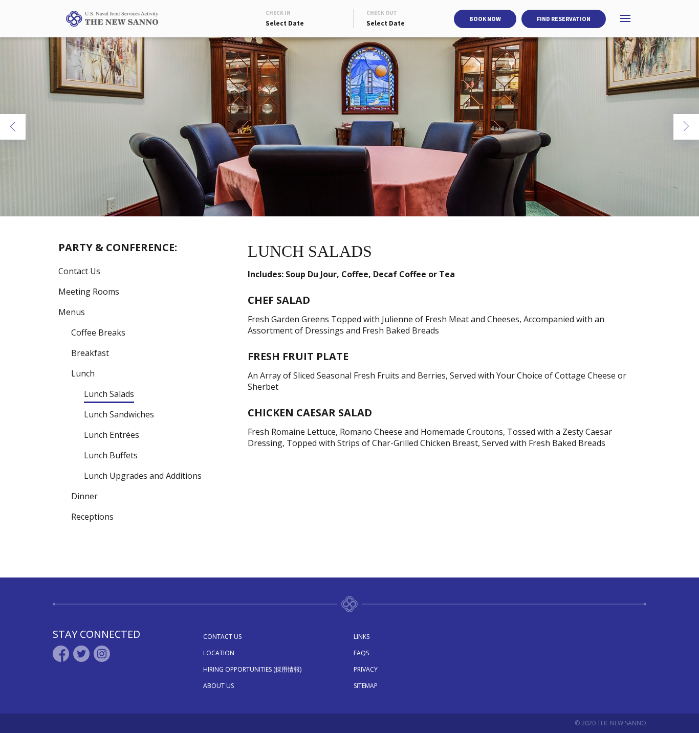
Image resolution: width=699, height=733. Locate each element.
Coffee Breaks (98, 332)
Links (361, 636)
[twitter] (81, 654)
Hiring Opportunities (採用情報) (252, 669)
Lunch (83, 373)
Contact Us (79, 271)
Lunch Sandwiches (119, 414)
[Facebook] (61, 654)
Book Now (485, 19)
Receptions (92, 516)
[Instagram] (102, 654)
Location (218, 653)
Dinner (84, 496)
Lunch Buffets (111, 455)
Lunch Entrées (111, 434)
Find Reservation (564, 19)
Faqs (361, 653)
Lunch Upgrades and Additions (143, 475)
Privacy (366, 669)
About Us (218, 685)
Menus (71, 312)
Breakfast (90, 353)
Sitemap (366, 685)
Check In (278, 12)
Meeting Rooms (88, 291)
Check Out (381, 12)
